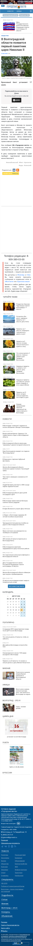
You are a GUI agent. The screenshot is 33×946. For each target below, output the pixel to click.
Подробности (7, 895)
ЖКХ (16, 867)
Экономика (5, 858)
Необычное (19, 876)
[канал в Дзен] (12, 846)
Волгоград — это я (9, 907)
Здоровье (4, 870)
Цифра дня (8, 716)
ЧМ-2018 (4, 883)
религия (28, 162)
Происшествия (20, 855)
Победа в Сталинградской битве (12, 886)
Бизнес (3, 861)
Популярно (8, 622)
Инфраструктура (21, 870)
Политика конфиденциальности (18, 936)
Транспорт (18, 873)
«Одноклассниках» (23, 281)
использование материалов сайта (11, 941)
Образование (20, 861)
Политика (4, 855)
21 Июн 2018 (4, 53)
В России (7, 772)
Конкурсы (5, 912)
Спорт (3, 873)
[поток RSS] (15, 846)
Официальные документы (10, 843)
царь (21, 165)
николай (28, 165)
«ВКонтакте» (9, 281)
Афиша (19, 11)
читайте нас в (10, 173)
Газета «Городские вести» (10, 925)
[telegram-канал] (2, 846)
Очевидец (4, 876)
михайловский (12, 162)
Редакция (4, 840)
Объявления (6, 916)
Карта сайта (5, 928)
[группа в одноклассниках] (9, 846)
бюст (21, 162)
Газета (6, 742)
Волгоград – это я (11, 700)
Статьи (4, 899)
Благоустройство (21, 864)
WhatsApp (21, 275)
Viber (29, 275)
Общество (5, 35)
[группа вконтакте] (5, 846)
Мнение (6, 668)
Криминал (18, 858)
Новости (10, 11)
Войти (5, 931)
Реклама (4, 922)
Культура (4, 867)
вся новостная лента (16, 586)
